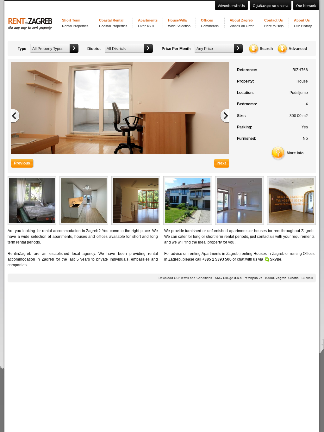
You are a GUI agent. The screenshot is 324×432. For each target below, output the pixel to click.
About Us (303, 23)
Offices (210, 23)
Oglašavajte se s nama (270, 6)
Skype (275, 259)
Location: (245, 92)
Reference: (247, 70)
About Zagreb (242, 23)
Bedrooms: (247, 104)
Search (266, 48)
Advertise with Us (231, 6)
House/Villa (179, 23)
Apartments (148, 23)
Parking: (244, 127)
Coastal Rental (113, 23)
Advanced (298, 48)
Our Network (306, 6)
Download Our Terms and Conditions (185, 278)
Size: (241, 116)
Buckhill (307, 278)
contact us (265, 236)
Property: (245, 81)
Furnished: (246, 138)
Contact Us (274, 23)
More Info (295, 153)
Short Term (75, 23)
